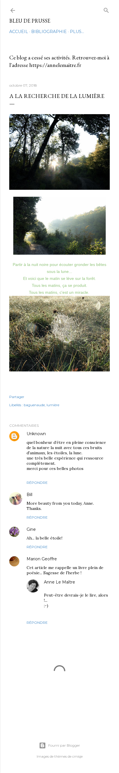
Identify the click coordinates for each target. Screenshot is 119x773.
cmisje (77, 756)
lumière (53, 405)
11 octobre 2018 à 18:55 (77, 559)
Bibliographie (49, 31)
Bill (30, 494)
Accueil (18, 31)
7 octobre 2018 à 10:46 (66, 434)
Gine (31, 529)
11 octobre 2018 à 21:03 (64, 587)
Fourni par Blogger (64, 745)
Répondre (37, 482)
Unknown (36, 433)
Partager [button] (16, 397)
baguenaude (34, 405)
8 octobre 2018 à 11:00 (56, 529)
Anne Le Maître (59, 582)
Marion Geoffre (42, 558)
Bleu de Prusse (29, 20)
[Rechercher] (106, 9)
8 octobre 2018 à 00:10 (55, 495)
